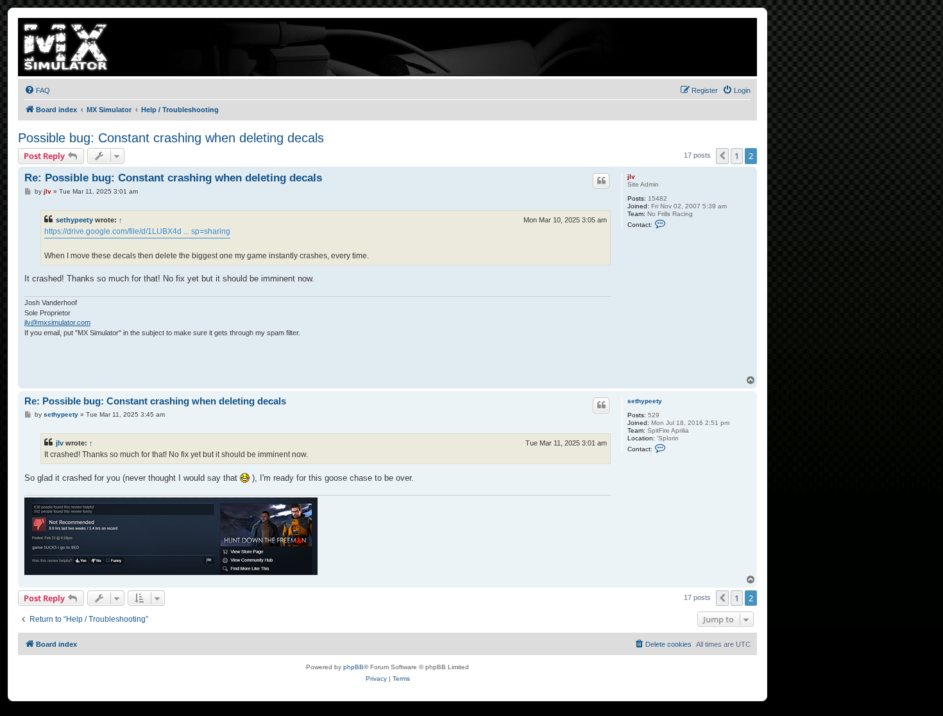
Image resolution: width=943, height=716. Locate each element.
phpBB (353, 666)
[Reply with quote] (601, 180)
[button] (722, 155)
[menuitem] (37, 90)
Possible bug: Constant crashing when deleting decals (171, 138)
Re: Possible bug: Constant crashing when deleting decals (173, 178)
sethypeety (74, 220)
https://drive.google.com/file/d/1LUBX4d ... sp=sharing (137, 231)
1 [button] (737, 156)
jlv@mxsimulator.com (57, 322)
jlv (631, 176)
